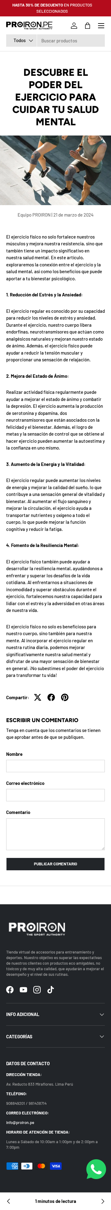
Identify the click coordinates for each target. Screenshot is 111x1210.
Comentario (18, 812)
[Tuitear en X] (37, 697)
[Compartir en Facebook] (51, 697)
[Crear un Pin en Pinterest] (65, 697)
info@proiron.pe (20, 1122)
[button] (87, 25)
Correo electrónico (25, 783)
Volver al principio (55, 895)
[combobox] (55, 40)
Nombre (14, 754)
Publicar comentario (55, 863)
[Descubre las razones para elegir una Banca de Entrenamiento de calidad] (102, 1201)
